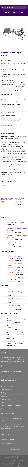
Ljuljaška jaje (5, 399)
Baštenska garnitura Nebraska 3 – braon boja (7, 199)
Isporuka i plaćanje (14, 459)
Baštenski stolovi (7, 390)
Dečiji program (6, 393)
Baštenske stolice (7, 386)
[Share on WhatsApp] (2, 119)
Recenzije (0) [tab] (5, 129)
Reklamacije (22, 460)
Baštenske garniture (17, 12)
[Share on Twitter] (8, 119)
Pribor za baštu (6, 409)
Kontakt (14, 461)
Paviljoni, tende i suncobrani (11, 405)
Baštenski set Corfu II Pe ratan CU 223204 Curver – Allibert (20, 200)
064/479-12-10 (6, 429)
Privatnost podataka (9, 460)
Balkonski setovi (6, 377)
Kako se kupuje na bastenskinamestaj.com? (13, 457)
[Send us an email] (2, 366)
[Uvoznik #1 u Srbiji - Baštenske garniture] (14, 2)
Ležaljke (4, 396)
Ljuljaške (4, 402)
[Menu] (2, 3)
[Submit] (25, 7)
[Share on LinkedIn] (18, 119)
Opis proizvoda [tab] (6, 125)
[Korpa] (26, 2)
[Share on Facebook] (5, 119)
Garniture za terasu (9, 383)
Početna (7, 12)
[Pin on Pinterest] (15, 119)
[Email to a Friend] (12, 119)
